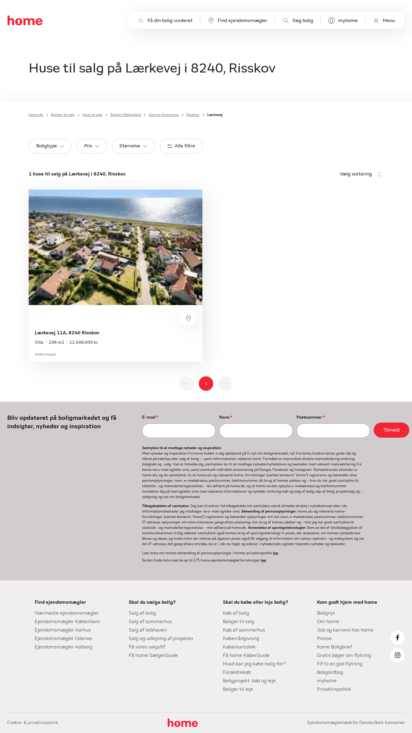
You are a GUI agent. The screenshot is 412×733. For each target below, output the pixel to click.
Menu (389, 20)
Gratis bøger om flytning (344, 655)
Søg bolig (303, 20)
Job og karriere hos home (345, 630)
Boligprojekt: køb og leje (249, 680)
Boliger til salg (62, 115)
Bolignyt (326, 613)
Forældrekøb (237, 672)
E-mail (150, 417)
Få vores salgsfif (147, 647)
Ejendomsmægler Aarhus (63, 630)
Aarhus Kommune (164, 115)
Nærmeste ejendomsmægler (67, 613)
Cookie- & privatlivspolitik (32, 723)
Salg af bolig (142, 613)
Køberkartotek (239, 647)
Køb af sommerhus (244, 630)
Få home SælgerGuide (153, 655)
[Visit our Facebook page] (397, 637)
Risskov (192, 115)
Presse (324, 638)
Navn (225, 417)
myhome (348, 20)
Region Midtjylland (125, 115)
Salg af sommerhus (150, 621)
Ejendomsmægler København (67, 621)
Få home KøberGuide (246, 655)
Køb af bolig (236, 613)
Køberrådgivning (241, 638)
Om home (328, 621)
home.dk (36, 115)
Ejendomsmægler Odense (63, 638)
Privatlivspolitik (334, 689)
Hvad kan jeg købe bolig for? (254, 663)
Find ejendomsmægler (243, 20)
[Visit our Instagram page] (397, 655)
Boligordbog (330, 672)
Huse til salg (92, 115)
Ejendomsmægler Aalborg (63, 647)
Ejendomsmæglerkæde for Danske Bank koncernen (356, 723)
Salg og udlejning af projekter (161, 638)
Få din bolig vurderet (170, 20)
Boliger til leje (238, 689)
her (275, 553)
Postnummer (310, 417)
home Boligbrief (334, 647)
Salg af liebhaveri (148, 630)
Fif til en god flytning (340, 663)
